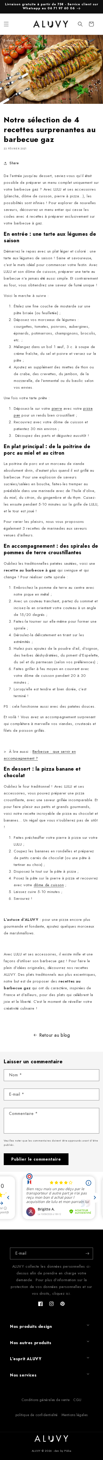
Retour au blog (54, 1035)
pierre (57, 408)
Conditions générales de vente (46, 1399)
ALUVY (36, 1451)
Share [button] (14, 163)
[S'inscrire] (87, 1253)
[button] (6, 24)
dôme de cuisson (49, 885)
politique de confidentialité (37, 1414)
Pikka (68, 1451)
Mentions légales (75, 1414)
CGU (77, 1399)
